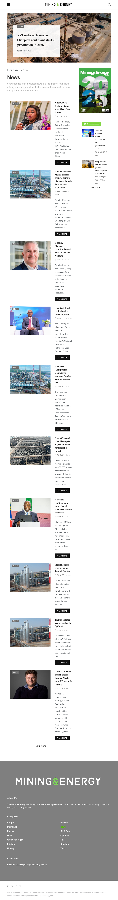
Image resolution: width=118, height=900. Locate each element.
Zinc (62, 848)
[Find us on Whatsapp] (20, 886)
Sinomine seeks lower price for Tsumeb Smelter (62, 568)
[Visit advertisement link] (95, 90)
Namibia (64, 822)
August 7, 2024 (64, 516)
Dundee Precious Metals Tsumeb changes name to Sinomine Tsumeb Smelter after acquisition (63, 179)
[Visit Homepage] (58, 4)
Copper (10, 822)
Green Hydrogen (15, 839)
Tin (62, 839)
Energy (10, 831)
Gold (9, 835)
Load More (41, 746)
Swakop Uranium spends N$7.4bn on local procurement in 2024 (101, 139)
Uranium (64, 844)
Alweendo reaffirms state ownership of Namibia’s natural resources (63, 506)
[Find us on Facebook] (16, 886)
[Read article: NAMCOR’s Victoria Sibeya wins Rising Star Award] (30, 115)
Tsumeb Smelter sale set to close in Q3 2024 (63, 623)
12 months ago (25, 51)
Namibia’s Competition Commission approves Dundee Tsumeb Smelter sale (63, 374)
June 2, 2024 (62, 688)
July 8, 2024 (62, 630)
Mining (10, 848)
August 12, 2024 (64, 455)
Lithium (11, 844)
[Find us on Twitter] (12, 886)
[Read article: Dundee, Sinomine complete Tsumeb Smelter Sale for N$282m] (30, 255)
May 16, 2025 (62, 116)
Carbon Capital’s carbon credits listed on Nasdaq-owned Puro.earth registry (63, 678)
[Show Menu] (8, 4)
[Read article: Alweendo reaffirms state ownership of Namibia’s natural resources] (30, 512)
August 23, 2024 (64, 318)
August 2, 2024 (64, 575)
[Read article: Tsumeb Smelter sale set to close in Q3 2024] (30, 632)
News (20, 26)
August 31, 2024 (64, 259)
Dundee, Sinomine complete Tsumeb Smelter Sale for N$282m (63, 249)
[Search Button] (109, 4)
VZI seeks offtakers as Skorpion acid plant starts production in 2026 (35, 39)
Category (18, 70)
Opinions (65, 835)
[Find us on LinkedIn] (8, 886)
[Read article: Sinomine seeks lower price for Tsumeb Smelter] (30, 577)
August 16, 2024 (64, 386)
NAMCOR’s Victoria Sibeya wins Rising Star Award (62, 107)
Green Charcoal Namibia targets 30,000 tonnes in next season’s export (62, 444)
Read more (63, 162)
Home (9, 70)
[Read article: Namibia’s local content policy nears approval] (30, 320)
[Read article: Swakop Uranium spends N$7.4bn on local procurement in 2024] (88, 133)
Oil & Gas (65, 831)
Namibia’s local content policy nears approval (62, 311)
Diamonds (12, 826)
